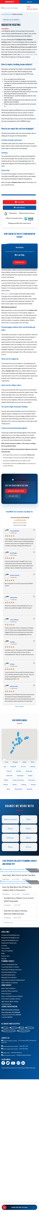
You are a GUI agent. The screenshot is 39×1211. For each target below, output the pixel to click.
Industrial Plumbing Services (9, 940)
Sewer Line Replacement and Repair (12, 996)
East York (23, 766)
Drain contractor (6, 993)
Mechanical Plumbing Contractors (11, 969)
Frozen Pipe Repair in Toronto (10, 967)
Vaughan (30, 775)
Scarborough (20, 775)
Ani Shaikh (13, 553)
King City (9, 771)
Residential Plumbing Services (10, 937)
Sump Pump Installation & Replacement (13, 980)
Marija (12, 664)
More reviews (19, 706)
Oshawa (14, 784)
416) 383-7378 (32, 54)
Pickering (23, 784)
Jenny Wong (14, 620)
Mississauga (31, 780)
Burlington (13, 766)
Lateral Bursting (6, 1004)
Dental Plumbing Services (9, 972)
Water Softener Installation (9, 982)
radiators (6, 294)
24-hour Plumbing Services (9, 964)
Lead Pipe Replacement (8, 975)
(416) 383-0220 (23, 1048)
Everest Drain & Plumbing (20, 517)
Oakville (5, 784)
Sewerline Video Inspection (9, 991)
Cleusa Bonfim (14, 531)
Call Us (29, 2)
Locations (4, 945)
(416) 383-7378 (23, 1046)
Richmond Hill (18, 789)
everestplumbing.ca (16, 1052)
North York (9, 775)
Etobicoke (32, 766)
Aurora (6, 762)
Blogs (3, 953)
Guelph (24, 762)
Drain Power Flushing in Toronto (10, 999)
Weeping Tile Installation (8, 977)
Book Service (21, 207)
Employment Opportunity (9, 943)
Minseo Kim (14, 686)
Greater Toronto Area (18, 780)
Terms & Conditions (7, 951)
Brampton (15, 762)
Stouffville (29, 789)
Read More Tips (8, 922)
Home (3, 14)
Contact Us (19, 262)
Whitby (6, 780)
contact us (23, 54)
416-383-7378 (13, 496)
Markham (18, 771)
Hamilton (33, 784)
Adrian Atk (13, 597)
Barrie (8, 789)
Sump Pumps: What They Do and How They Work (18, 875)
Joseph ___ (13, 642)
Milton (32, 762)
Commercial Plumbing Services (10, 935)
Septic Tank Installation (8, 988)
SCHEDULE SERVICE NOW (16, 491)
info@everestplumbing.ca (23, 1055)
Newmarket (29, 771)
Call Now (21, 202)
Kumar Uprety (14, 575)
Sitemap (3, 958)
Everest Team (5, 956)
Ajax (5, 766)
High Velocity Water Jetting (9, 1001)
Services (8, 14)
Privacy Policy (5, 948)
